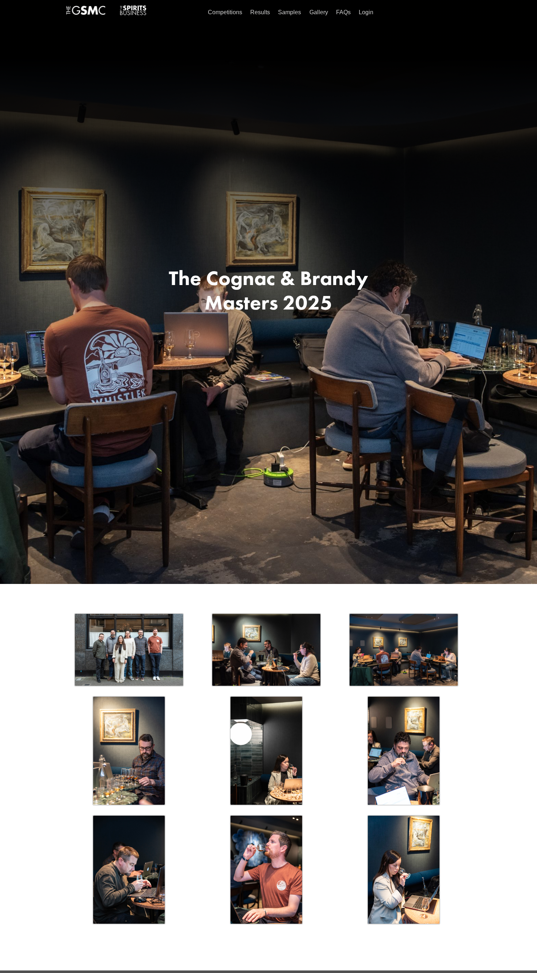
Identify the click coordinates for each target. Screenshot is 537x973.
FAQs (343, 12)
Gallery (318, 12)
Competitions (225, 12)
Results (260, 12)
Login (366, 12)
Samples (289, 12)
